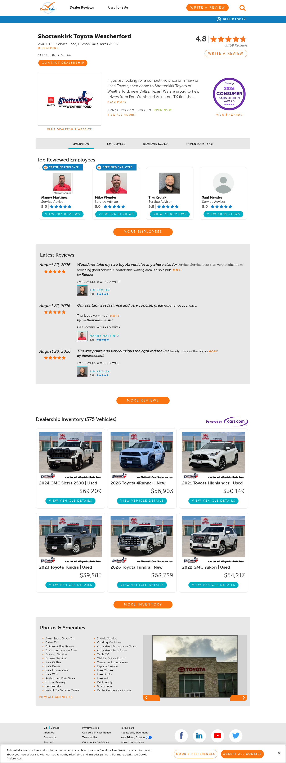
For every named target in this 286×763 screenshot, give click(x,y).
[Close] (279, 753)
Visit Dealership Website (69, 129)
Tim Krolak (100, 290)
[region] (143, 753)
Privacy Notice (90, 728)
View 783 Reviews (63, 214)
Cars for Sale (118, 7)
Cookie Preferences (132, 742)
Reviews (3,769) (156, 144)
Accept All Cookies (242, 754)
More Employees (143, 232)
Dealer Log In (234, 19)
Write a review (225, 54)
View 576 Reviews (116, 214)
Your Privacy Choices (133, 737)
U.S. (46, 728)
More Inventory (143, 604)
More (178, 270)
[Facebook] (181, 735)
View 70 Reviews (170, 214)
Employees (116, 144)
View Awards (229, 115)
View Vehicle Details (71, 500)
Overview (81, 144)
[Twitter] (235, 735)
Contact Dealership (63, 62)
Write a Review (207, 7)
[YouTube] (217, 735)
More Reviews (143, 400)
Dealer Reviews (82, 7)
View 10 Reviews (223, 214)
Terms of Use (89, 737)
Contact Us (50, 737)
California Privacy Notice (96, 733)
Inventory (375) (199, 144)
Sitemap (48, 742)
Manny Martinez (104, 336)
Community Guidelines (95, 742)
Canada (55, 728)
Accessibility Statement (134, 733)
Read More (116, 102)
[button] (151, 698)
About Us (49, 733)
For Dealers (127, 728)
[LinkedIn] (199, 735)
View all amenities (56, 697)
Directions (48, 48)
